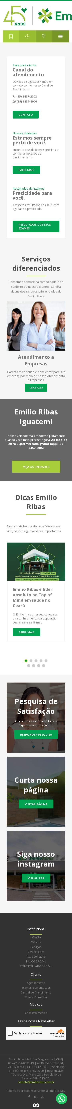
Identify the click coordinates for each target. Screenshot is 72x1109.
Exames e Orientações (36, 987)
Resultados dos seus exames (35, 226)
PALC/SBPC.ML (36, 961)
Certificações (36, 952)
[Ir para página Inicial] (36, 16)
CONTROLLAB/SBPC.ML (36, 966)
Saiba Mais (36, 388)
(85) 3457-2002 (26, 96)
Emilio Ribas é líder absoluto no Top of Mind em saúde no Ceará (32, 597)
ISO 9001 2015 (36, 956)
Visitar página (36, 804)
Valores (36, 942)
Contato (26, 115)
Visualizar (36, 878)
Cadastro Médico (36, 1013)
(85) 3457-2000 (27, 101)
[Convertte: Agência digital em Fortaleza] (36, 1105)
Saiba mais (26, 170)
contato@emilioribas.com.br (36, 1082)
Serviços (36, 947)
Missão (36, 937)
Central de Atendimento (36, 992)
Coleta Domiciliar (36, 997)
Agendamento (36, 983)
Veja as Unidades (36, 467)
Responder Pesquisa (36, 734)
